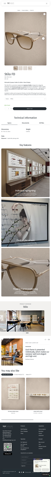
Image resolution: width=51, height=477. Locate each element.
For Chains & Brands (24, 445)
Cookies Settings (44, 472)
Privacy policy (28, 472)
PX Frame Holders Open (13, 411)
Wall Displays (24, 429)
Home (18, 10)
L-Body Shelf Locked (37, 411)
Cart (40, 444)
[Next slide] (49, 339)
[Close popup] (49, 460)
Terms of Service (36, 472)
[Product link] (13, 394)
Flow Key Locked (42, 465)
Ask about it (45, 469)
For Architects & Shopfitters (25, 448)
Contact (41, 448)
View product (37, 469)
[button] (4, 3)
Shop (22, 433)
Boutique (41, 431)
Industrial (41, 435)
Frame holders (25, 10)
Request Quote (42, 446)
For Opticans (24, 442)
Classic (40, 433)
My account (41, 442)
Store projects (42, 429)
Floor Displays (24, 431)
